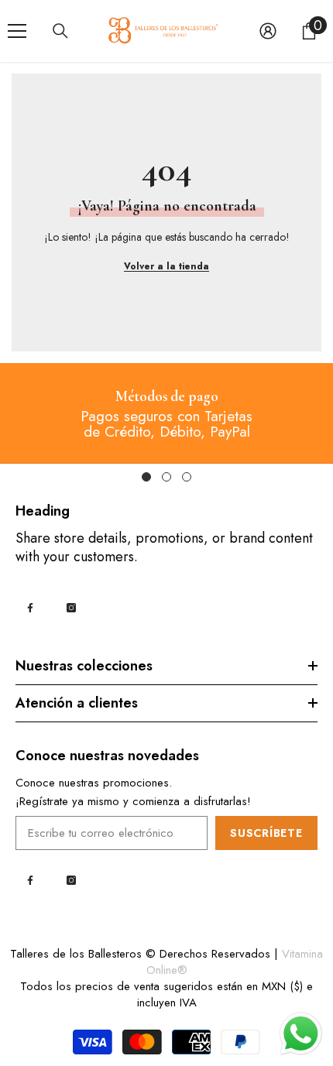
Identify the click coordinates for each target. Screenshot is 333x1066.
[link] (167, 397)
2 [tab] (166, 477)
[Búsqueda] (60, 31)
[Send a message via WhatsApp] (300, 1033)
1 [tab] (146, 477)
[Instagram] (71, 607)
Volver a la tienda (166, 266)
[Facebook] (30, 607)
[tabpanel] (166, 413)
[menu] (17, 31)
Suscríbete (266, 833)
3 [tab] (186, 477)
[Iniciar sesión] (268, 31)
